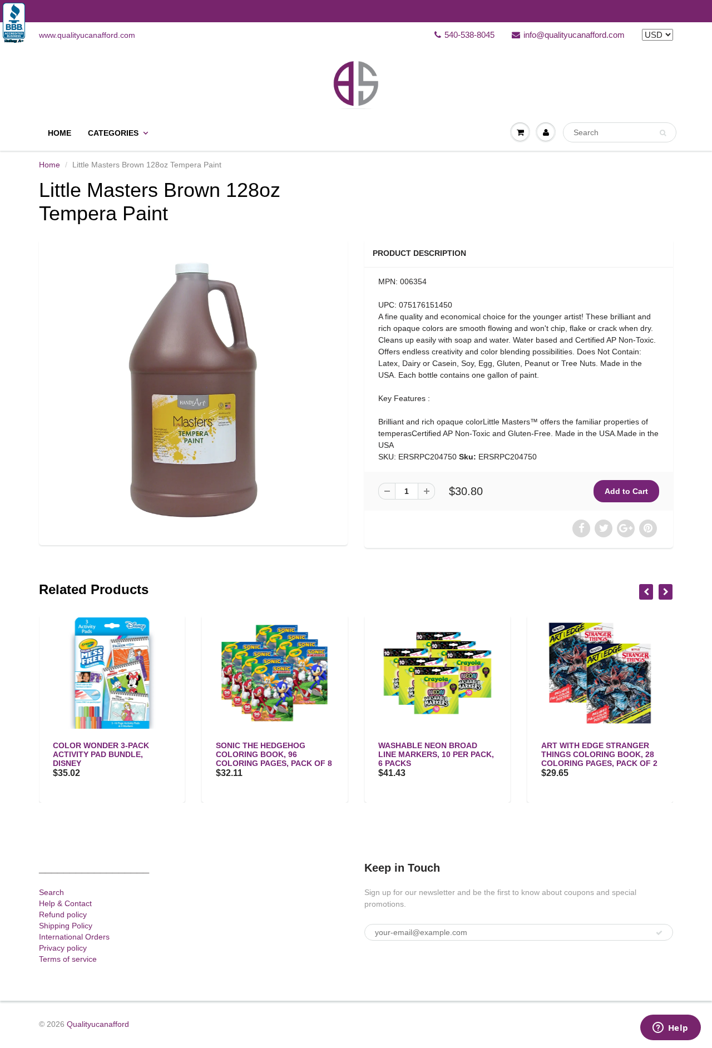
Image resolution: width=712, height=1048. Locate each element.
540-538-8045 (469, 34)
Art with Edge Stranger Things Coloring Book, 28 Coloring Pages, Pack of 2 (599, 754)
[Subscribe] (659, 933)
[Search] (662, 133)
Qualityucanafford (98, 1024)
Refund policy (63, 914)
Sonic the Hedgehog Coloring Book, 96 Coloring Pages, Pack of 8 (274, 754)
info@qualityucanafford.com (574, 34)
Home (59, 132)
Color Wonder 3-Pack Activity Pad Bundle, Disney (101, 754)
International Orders (74, 936)
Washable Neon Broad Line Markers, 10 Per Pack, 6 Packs (436, 754)
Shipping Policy (65, 925)
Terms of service (68, 959)
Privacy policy (63, 947)
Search (51, 892)
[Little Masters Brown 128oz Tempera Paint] (193, 390)
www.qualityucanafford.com (87, 35)
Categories (113, 132)
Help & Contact (65, 903)
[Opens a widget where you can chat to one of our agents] (670, 1028)
